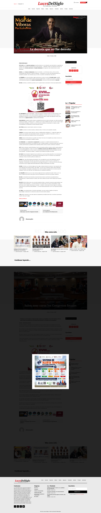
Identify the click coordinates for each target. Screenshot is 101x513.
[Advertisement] (73, 93)
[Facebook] (70, 71)
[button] (21, 4)
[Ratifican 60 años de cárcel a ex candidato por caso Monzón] (67, 107)
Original (55, 45)
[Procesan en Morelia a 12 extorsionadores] (67, 112)
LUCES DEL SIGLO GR (18, 251)
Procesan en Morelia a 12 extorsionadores (75, 112)
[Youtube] (23, 506)
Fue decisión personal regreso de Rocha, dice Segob (75, 116)
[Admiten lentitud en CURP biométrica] (67, 125)
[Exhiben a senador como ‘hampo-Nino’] (67, 121)
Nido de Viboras (47, 45)
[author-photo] (14, 251)
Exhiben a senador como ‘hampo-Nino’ (75, 121)
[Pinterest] (75, 71)
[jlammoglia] (21, 219)
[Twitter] (21, 506)
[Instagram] (18, 506)
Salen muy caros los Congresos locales (29, 211)
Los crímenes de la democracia (50, 211)
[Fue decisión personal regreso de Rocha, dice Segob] (67, 116)
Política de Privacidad (77, 84)
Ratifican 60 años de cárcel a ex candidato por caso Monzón (76, 107)
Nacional (48, 496)
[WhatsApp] (77, 71)
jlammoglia (29, 219)
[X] (72, 71)
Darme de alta (73, 82)
